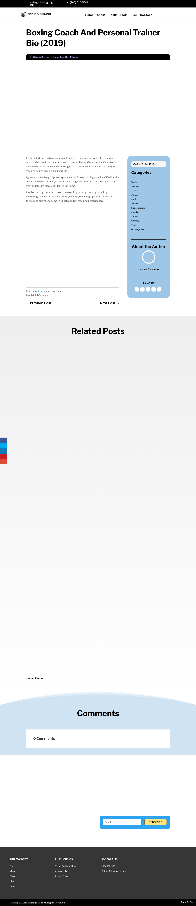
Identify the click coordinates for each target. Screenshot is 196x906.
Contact (146, 15)
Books (113, 15)
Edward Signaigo (42, 57)
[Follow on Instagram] (162, 2)
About (101, 15)
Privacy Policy (61, 871)
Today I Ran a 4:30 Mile (42, 662)
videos (44, 295)
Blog (134, 15)
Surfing (135, 221)
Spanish (135, 212)
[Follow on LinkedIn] (143, 2)
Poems (134, 203)
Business (135, 186)
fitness (41, 291)
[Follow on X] (149, 2)
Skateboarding (138, 208)
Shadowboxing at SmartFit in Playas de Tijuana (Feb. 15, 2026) (66, 549)
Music (134, 199)
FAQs (124, 15)
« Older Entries (34, 678)
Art (132, 178)
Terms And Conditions (65, 866)
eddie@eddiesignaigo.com (42, 3)
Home (89, 15)
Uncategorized (138, 229)
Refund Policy (61, 876)
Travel (134, 225)
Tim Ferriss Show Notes (43, 436)
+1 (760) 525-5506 (78, 2)
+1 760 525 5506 (108, 866)
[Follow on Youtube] (169, 2)
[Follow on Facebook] (156, 2)
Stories (134, 216)
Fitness (74, 57)
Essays (134, 190)
